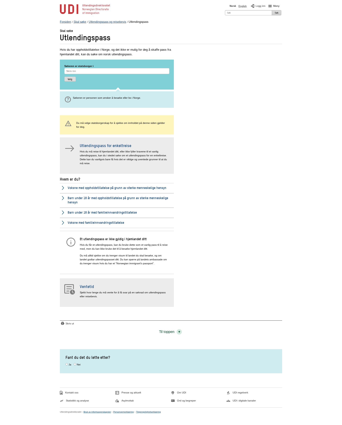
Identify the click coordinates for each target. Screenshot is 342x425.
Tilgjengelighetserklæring (148, 412)
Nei (79, 364)
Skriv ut (67, 324)
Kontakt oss (71, 392)
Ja (70, 364)
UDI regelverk (240, 392)
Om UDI (181, 392)
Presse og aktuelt (131, 392)
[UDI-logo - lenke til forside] (85, 14)
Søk (276, 13)
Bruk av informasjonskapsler (97, 412)
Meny (273, 6)
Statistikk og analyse (77, 400)
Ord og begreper (186, 400)
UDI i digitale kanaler (244, 400)
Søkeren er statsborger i (79, 66)
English (243, 6)
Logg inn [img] (257, 6)
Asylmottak (127, 400)
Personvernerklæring (123, 412)
